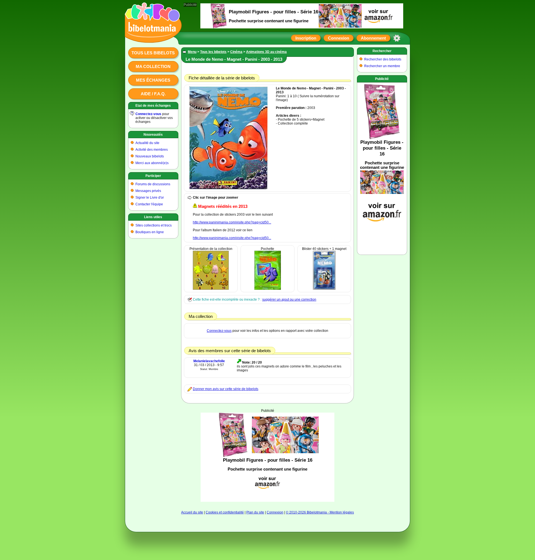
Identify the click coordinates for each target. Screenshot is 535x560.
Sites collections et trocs (153, 225)
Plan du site (255, 512)
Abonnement (373, 38)
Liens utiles (153, 217)
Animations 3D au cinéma (266, 52)
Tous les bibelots (153, 52)
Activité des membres (151, 150)
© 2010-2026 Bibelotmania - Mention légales (320, 512)
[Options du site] (396, 38)
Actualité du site (147, 143)
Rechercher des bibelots (382, 59)
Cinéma (236, 52)
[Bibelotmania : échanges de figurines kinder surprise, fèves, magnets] (152, 38)
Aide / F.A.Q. (153, 93)
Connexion (338, 38)
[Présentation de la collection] (211, 289)
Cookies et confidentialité (225, 512)
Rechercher (382, 51)
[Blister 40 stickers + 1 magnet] (324, 289)
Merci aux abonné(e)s (152, 163)
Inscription (305, 38)
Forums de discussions (152, 184)
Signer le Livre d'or (149, 197)
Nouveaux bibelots (149, 156)
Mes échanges (153, 80)
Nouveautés (153, 135)
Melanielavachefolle (209, 361)
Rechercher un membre (382, 66)
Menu (192, 52)
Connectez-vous (148, 114)
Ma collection (153, 66)
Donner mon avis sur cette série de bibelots (225, 389)
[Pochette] (267, 289)
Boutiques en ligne (149, 232)
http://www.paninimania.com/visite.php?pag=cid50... (232, 222)
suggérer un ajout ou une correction (289, 299)
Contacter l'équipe (149, 204)
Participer (153, 176)
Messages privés (148, 191)
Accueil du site (192, 512)
